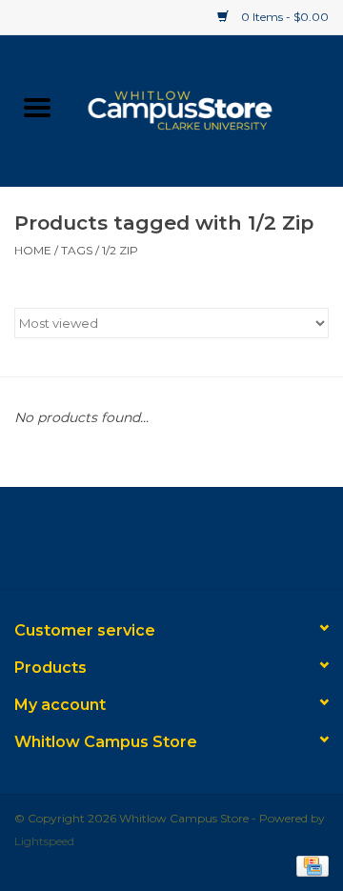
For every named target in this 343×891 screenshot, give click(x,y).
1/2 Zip (120, 250)
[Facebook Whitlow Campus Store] (137, 545)
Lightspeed (44, 841)
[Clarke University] (208, 108)
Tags (76, 250)
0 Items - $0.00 (283, 17)
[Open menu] (37, 107)
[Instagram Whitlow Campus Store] (206, 545)
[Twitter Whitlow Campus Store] (171, 545)
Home (32, 250)
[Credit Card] (309, 865)
